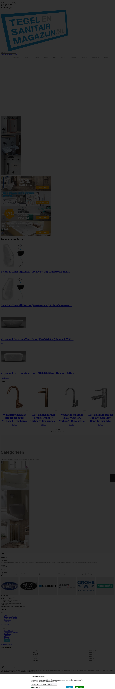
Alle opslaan (79, 687)
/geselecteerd (35, 687)
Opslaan (70, 687)
